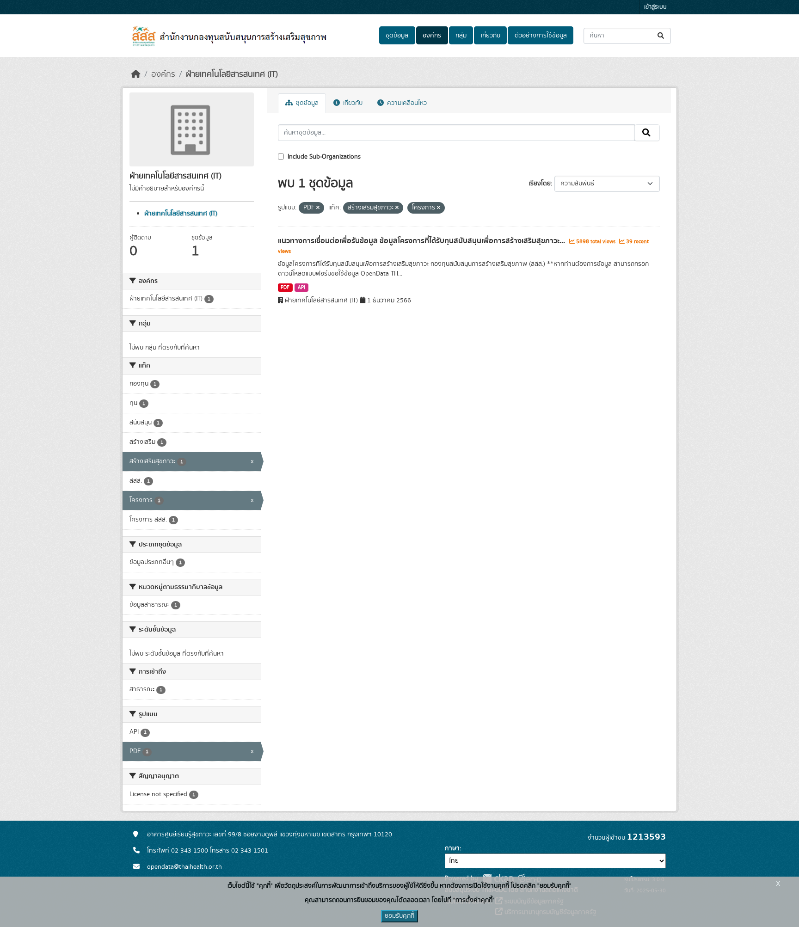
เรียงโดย (540, 183)
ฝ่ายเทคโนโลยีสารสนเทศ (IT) (232, 74)
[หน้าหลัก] (136, 74)
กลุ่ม (461, 35)
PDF (285, 287)
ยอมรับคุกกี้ (399, 916)
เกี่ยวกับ (490, 35)
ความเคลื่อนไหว (406, 103)
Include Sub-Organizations (323, 156)
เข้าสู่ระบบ (655, 7)
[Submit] (661, 36)
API (301, 287)
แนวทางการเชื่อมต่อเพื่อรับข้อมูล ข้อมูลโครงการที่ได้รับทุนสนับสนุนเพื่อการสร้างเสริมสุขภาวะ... (422, 241)
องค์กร (432, 35)
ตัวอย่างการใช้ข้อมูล (541, 35)
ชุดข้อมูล (397, 35)
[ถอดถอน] (318, 208)
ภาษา (452, 848)
